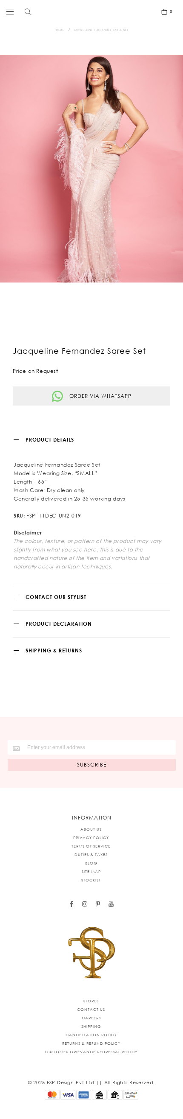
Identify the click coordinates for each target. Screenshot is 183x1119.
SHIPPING (91, 1026)
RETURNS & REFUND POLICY (91, 1043)
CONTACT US (91, 1009)
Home (59, 29)
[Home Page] (91, 953)
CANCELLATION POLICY (91, 1035)
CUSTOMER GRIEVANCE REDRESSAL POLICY (91, 1052)
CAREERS (91, 1018)
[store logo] (89, 11)
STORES (91, 1001)
